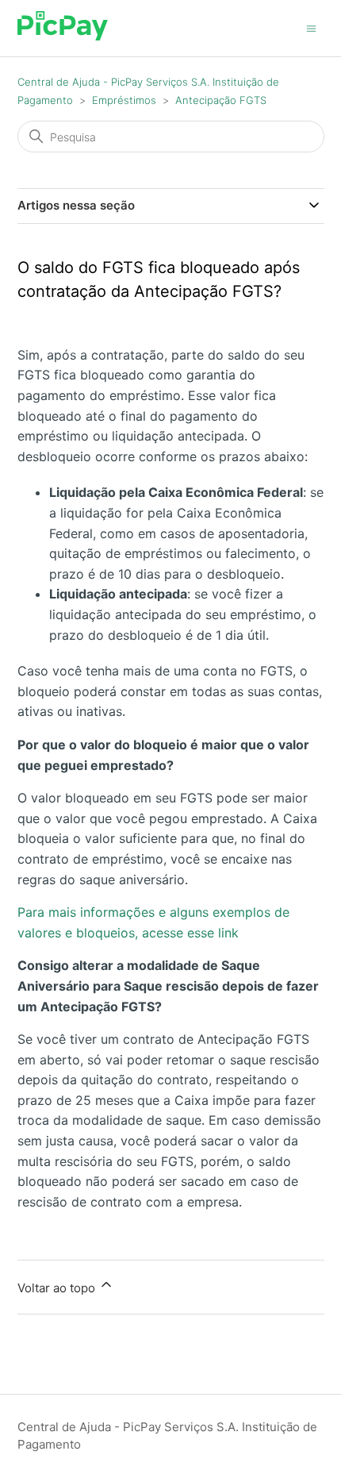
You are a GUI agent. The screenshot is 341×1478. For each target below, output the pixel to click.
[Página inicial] (63, 36)
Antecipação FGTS (220, 100)
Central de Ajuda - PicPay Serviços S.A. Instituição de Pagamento (167, 1436)
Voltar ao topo (57, 1287)
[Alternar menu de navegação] (311, 27)
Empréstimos (124, 100)
